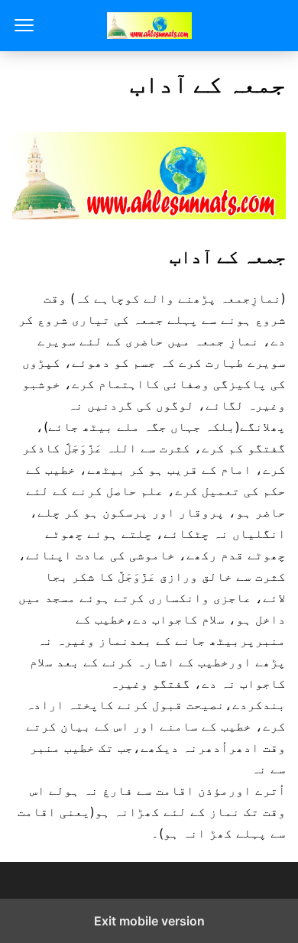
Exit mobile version (149, 920)
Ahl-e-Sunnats (149, 25)
